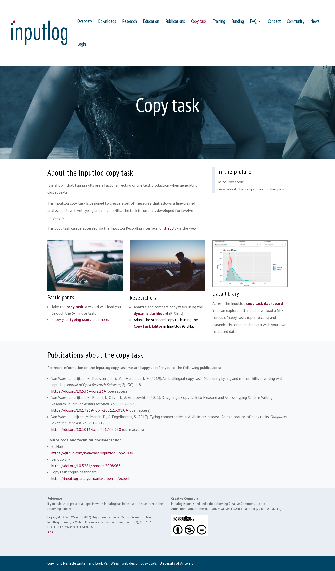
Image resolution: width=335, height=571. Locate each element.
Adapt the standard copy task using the (166, 319)
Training (219, 21)
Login (81, 44)
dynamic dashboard (151, 313)
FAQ (253, 21)
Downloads (107, 21)
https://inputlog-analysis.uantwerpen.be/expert (90, 478)
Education (151, 21)
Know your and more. (80, 319)
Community (295, 21)
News (314, 21)
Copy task (198, 21)
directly (170, 228)
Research (129, 21)
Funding (237, 21)
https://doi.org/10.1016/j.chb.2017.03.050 (86, 429)
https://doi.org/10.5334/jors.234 (78, 391)
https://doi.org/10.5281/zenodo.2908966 (86, 465)
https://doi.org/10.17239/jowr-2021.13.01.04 (89, 410)
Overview (84, 21)
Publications (175, 21)
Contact (274, 21)
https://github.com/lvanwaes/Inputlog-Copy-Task (92, 452)
